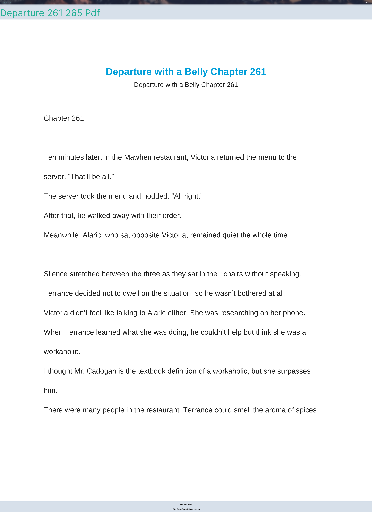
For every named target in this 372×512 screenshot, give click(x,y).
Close (367, 2)
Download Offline (186, 504)
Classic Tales (181, 509)
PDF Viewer (7, 2)
